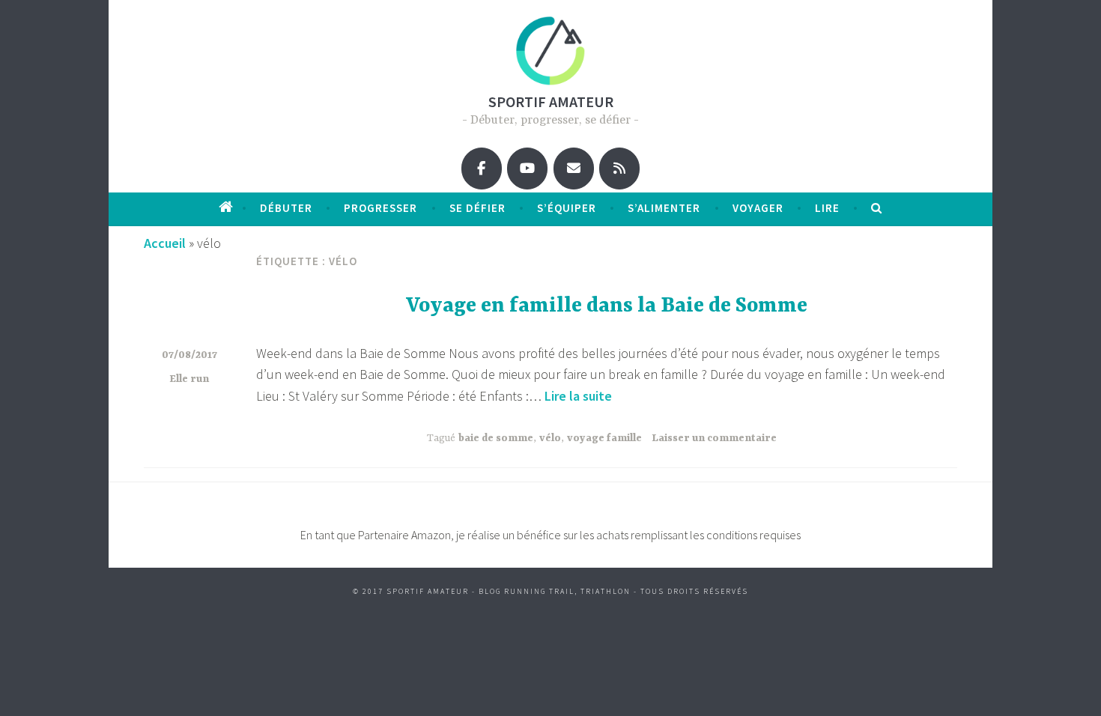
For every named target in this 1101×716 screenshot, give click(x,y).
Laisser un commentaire (714, 438)
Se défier (477, 208)
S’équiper (566, 208)
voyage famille (604, 438)
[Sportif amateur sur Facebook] (481, 168)
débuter (286, 208)
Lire (827, 208)
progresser (380, 208)
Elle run (189, 379)
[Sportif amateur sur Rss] (619, 168)
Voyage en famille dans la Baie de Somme (606, 306)
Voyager (758, 208)
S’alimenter (664, 208)
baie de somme (495, 438)
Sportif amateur (550, 101)
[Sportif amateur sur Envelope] (573, 168)
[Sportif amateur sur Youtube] (527, 168)
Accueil (165, 243)
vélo (550, 438)
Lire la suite (578, 395)
